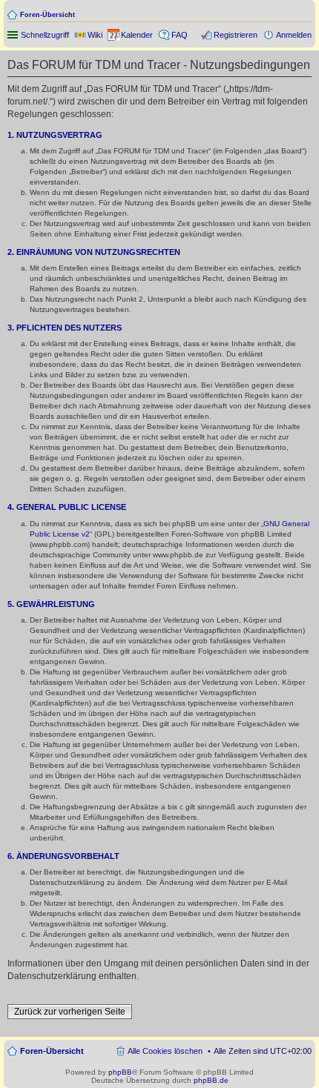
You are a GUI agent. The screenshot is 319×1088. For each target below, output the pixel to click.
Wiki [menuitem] (95, 34)
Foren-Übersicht (47, 15)
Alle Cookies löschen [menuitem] (165, 1050)
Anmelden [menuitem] (294, 34)
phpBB (120, 1072)
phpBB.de (211, 1080)
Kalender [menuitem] (137, 34)
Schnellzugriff (45, 34)
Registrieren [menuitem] (235, 34)
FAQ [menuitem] (179, 34)
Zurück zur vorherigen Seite (69, 1011)
